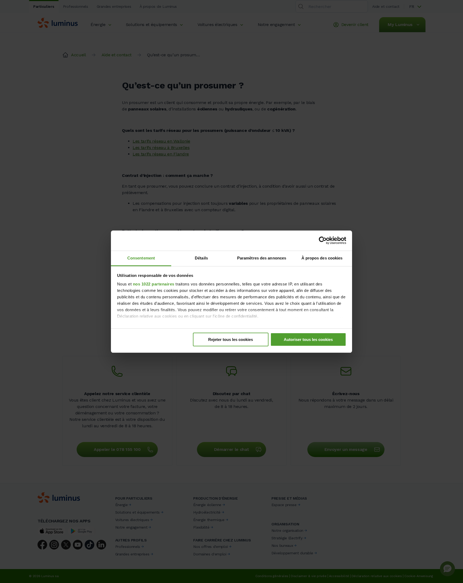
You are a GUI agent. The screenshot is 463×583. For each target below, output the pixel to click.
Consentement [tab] (141, 258)
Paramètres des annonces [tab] (261, 258)
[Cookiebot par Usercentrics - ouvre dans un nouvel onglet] (322, 240)
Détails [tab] (201, 258)
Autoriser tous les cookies (308, 339)
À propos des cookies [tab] (322, 258)
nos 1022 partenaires (153, 284)
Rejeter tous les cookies (230, 339)
